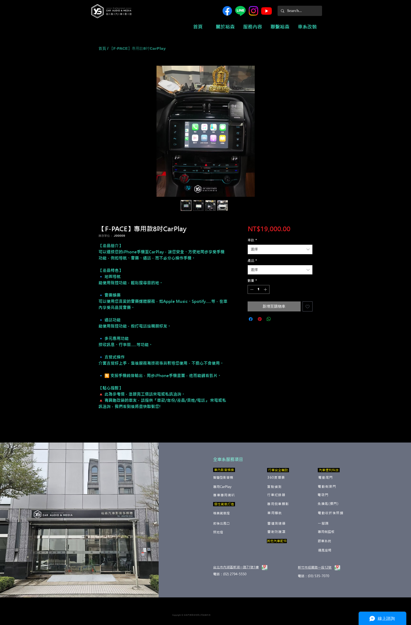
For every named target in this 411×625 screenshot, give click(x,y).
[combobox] (280, 249)
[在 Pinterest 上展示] (260, 319)
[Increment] (266, 289)
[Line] (240, 11)
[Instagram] (253, 11)
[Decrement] (251, 289)
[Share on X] (278, 319)
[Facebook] (227, 11)
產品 (252, 260)
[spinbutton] (258, 289)
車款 (252, 240)
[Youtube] (266, 11)
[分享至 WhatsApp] (269, 319)
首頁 (102, 48)
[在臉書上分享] (251, 319)
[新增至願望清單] (308, 306)
